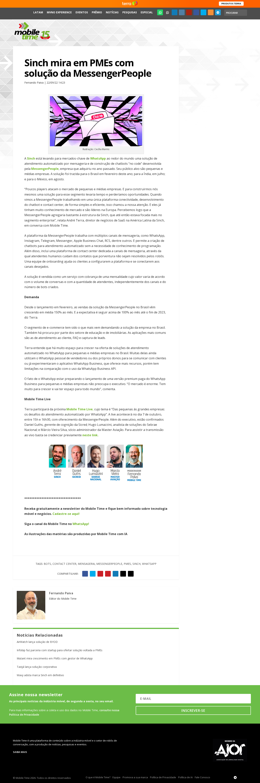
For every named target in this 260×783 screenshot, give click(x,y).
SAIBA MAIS (20, 752)
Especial (147, 12)
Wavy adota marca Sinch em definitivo (40, 675)
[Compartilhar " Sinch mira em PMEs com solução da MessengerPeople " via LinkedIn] (115, 574)
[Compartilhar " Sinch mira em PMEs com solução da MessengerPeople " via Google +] (100, 574)
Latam (38, 12)
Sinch (136, 564)
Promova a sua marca (135, 777)
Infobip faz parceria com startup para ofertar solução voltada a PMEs (59, 650)
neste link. (90, 435)
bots (47, 564)
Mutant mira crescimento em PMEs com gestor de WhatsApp (55, 658)
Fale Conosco (202, 777)
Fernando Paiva (61, 593)
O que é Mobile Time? (98, 777)
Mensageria (86, 564)
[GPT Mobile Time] (167, 12)
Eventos (82, 12)
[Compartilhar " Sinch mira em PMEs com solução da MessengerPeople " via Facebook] (85, 574)
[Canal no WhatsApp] (160, 12)
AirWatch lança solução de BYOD (37, 642)
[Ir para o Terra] (130, 4)
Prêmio (97, 12)
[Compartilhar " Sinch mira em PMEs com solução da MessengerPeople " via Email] (123, 574)
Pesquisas (129, 12)
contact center (64, 564)
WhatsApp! (81, 524)
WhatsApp (149, 564)
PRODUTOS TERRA (231, 3)
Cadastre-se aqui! (66, 514)
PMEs (127, 564)
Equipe (116, 777)
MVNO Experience (59, 12)
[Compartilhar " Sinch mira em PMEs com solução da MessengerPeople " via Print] (131, 574)
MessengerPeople (109, 564)
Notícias (112, 12)
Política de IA (185, 777)
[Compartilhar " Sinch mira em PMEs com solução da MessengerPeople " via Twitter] (93, 574)
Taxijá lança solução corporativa (37, 667)
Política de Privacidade (163, 777)
